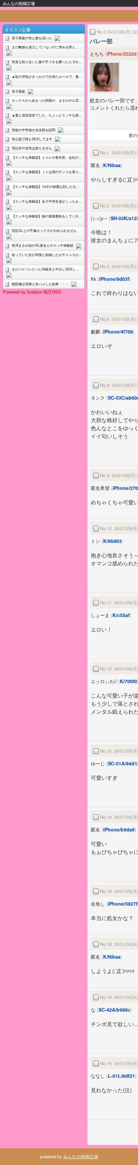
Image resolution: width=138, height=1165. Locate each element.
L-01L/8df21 (121, 1075)
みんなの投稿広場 (19, 3)
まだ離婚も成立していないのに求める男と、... (47, 47)
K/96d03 (112, 541)
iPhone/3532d (121, 53)
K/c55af (121, 615)
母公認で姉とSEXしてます (32, 139)
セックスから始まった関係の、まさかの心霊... (47, 100)
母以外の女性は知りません (32, 148)
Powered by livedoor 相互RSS (32, 292)
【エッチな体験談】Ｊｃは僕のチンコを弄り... (47, 171)
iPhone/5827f (123, 903)
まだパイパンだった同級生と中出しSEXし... (45, 269)
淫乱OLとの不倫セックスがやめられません (44, 230)
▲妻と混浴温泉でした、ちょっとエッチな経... (47, 115)
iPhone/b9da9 (119, 829)
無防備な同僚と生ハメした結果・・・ (40, 284)
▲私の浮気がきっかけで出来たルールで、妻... (47, 76)
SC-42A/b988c (114, 1009)
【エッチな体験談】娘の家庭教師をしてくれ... (47, 216)
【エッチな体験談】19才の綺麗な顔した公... (45, 186)
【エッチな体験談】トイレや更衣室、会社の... (47, 157)
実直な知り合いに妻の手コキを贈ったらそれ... (47, 61)
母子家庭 (18, 91)
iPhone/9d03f (114, 278)
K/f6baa (112, 165)
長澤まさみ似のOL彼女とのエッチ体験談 (42, 245)
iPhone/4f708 (118, 331)
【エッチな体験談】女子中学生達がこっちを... (47, 201)
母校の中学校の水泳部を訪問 (33, 130)
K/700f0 (128, 681)
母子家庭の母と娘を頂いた (32, 38)
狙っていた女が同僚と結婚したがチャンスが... (47, 254)
